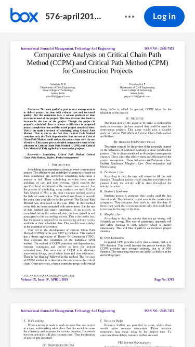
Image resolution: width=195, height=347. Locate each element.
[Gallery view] (156, 321)
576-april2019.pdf (75, 16)
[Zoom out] (80, 321)
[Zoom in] (115, 321)
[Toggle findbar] (20, 321)
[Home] (24, 16)
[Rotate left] (136, 321)
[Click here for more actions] (129, 16)
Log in (164, 16)
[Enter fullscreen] (174, 321)
